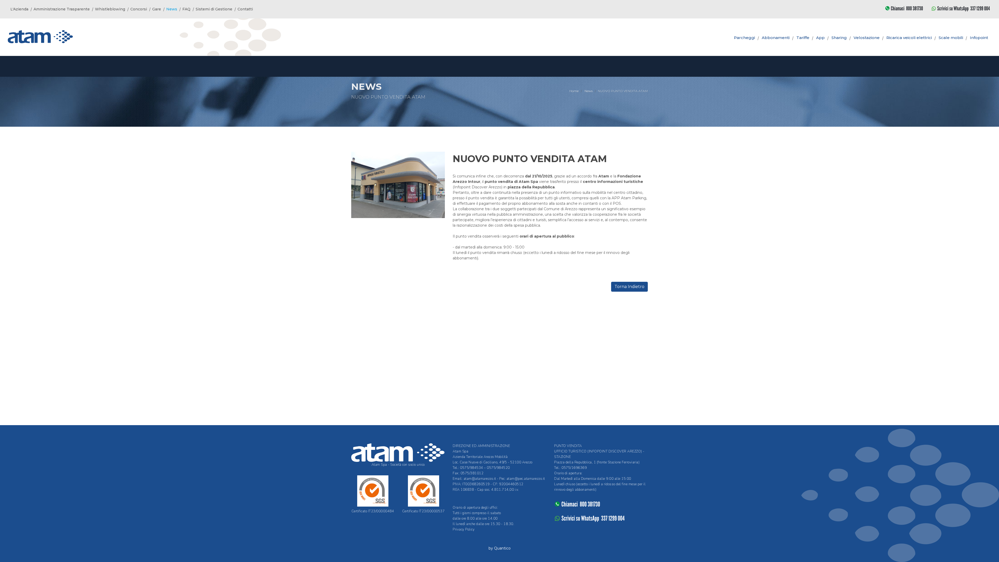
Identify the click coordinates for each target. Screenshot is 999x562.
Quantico (502, 548)
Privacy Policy (464, 529)
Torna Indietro (629, 286)
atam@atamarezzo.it (480, 478)
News (589, 91)
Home (574, 91)
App (820, 37)
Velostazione (867, 37)
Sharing (839, 37)
